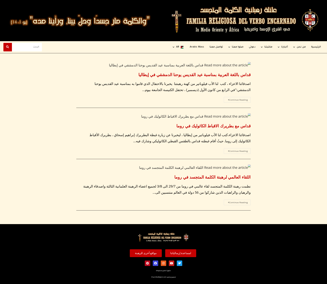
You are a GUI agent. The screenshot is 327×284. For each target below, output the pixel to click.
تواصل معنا (216, 47)
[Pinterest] (147, 263)
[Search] (7, 47)
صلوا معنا (237, 47)
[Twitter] (179, 263)
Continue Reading (236, 99)
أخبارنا (284, 47)
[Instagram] (163, 263)
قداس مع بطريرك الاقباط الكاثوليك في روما (213, 125)
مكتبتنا (268, 47)
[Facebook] (155, 263)
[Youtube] (171, 263)
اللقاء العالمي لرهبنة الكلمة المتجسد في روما (212, 177)
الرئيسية (316, 47)
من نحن (301, 47)
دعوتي (252, 47)
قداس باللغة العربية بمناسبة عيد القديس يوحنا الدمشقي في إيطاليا (194, 74)
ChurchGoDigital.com (158, 277)
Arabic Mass (197, 47)
